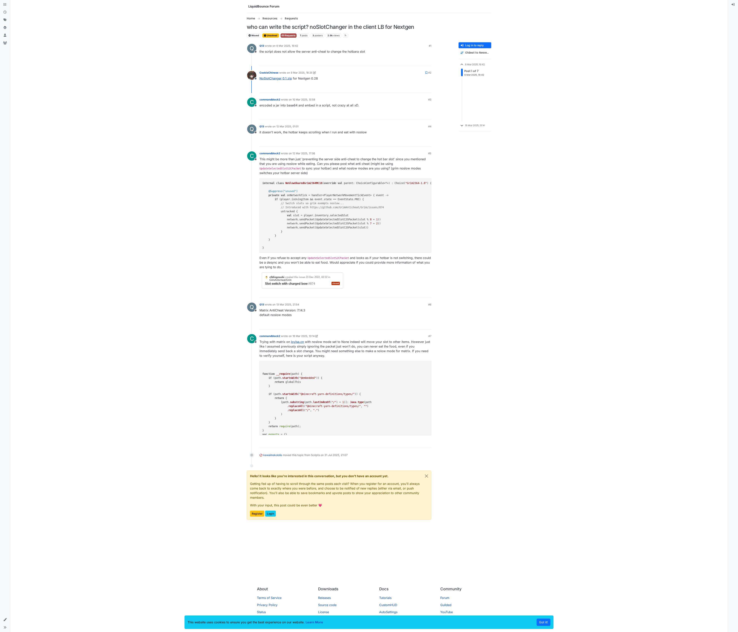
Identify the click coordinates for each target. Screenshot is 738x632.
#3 (429, 99)
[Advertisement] (369, 555)
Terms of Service (269, 598)
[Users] (5, 35)
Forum (444, 598)
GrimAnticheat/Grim (280, 280)
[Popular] (5, 28)
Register (257, 513)
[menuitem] (733, 5)
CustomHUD (388, 605)
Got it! (543, 622)
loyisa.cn (297, 342)
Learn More (314, 622)
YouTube (446, 612)
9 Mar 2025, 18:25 (301, 72)
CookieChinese (268, 72)
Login (270, 513)
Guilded (445, 605)
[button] (5, 620)
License (323, 612)
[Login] (733, 5)
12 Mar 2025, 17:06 (304, 153)
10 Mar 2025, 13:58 (304, 99)
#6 (429, 304)
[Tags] (5, 20)
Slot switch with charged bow (286, 283)
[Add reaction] (414, 61)
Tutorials (385, 598)
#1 (430, 45)
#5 (429, 153)
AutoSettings (388, 612)
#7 (429, 336)
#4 (429, 126)
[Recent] (5, 12)
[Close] (426, 476)
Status (261, 612)
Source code (327, 605)
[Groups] (5, 43)
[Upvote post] (421, 61)
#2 (429, 72)
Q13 (261, 45)
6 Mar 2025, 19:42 (287, 45)
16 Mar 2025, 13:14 (304, 336)
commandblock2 (269, 99)
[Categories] (5, 5)
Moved (255, 35)
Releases (324, 598)
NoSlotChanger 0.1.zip (275, 78)
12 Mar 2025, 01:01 (287, 126)
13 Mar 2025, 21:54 (287, 304)
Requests (290, 35)
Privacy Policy (267, 605)
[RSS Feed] (345, 35)
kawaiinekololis (272, 455)
